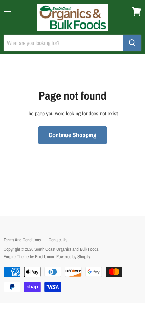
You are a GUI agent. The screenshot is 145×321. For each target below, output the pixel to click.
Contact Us (58, 240)
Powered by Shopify (73, 257)
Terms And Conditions (22, 240)
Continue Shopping (72, 135)
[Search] (132, 43)
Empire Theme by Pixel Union (29, 257)
